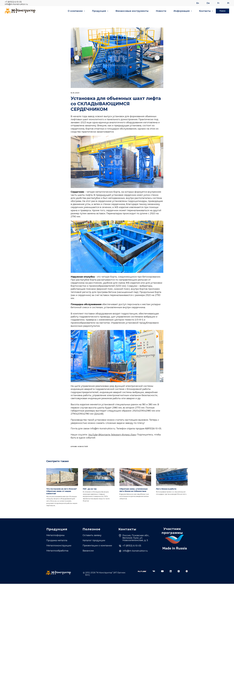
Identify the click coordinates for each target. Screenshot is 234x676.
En (197, 3)
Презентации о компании (97, 545)
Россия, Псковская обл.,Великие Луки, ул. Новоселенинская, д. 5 (135, 538)
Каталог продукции (94, 540)
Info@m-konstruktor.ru (102, 428)
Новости (161, 11)
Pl (228, 3)
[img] (142, 571)
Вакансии (88, 550)
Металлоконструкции (58, 545)
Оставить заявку (92, 535)
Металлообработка (57, 550)
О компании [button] (75, 11)
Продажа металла (56, 540)
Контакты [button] (205, 11)
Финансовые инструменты (132, 11)
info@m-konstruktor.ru (16, 4)
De (208, 3)
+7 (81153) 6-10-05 (13, 2)
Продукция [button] (99, 11)
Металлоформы (55, 535)
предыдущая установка (127, 125)
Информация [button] (182, 11)
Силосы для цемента (58, 555)
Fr (218, 3)
